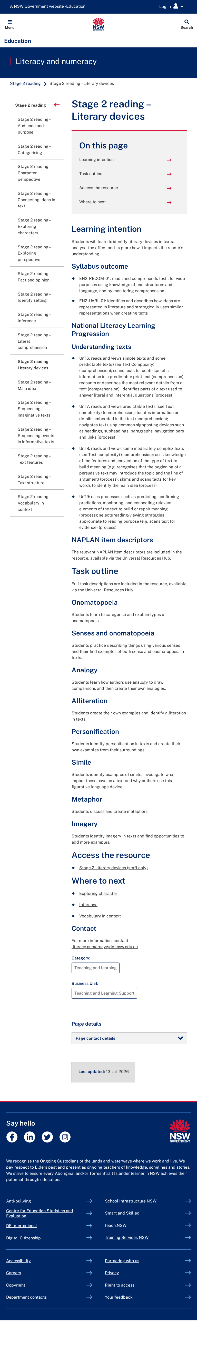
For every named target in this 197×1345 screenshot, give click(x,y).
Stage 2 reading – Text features (34, 459)
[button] (10, 24)
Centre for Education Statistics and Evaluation (39, 1213)
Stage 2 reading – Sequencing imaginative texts (34, 409)
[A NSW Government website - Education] (49, 6)
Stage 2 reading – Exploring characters (34, 226)
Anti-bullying (30, 1201)
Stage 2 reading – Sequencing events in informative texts (36, 435)
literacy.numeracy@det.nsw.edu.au (105, 946)
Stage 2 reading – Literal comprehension (34, 341)
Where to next (92, 201)
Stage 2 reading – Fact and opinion (34, 276)
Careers (13, 1272)
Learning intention (96, 159)
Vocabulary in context (100, 916)
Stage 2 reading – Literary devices (34, 364)
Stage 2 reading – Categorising (34, 149)
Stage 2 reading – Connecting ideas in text (36, 200)
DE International (33, 1225)
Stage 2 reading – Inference (34, 317)
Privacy (112, 1272)
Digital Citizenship (35, 1238)
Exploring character (98, 893)
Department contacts (26, 1297)
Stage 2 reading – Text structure (34, 479)
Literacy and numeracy (56, 61)
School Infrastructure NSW (142, 1201)
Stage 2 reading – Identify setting (34, 297)
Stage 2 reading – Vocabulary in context (34, 503)
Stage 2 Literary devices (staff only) (113, 867)
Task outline (90, 173)
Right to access (119, 1285)
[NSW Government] (180, 1130)
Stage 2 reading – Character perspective (34, 173)
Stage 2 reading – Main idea (34, 385)
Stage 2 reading (25, 83)
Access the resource (98, 187)
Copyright (15, 1285)
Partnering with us (122, 1260)
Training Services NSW (138, 1237)
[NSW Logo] (99, 24)
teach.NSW (127, 1225)
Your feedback (119, 1297)
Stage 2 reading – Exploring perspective (34, 253)
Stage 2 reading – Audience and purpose (34, 126)
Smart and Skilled (134, 1213)
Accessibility (18, 1260)
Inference (88, 904)
